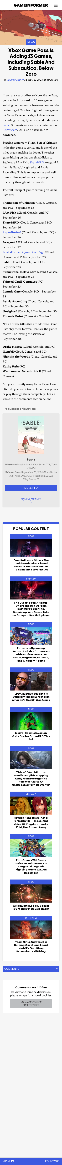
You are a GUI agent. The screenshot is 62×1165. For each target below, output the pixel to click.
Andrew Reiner (15, 80)
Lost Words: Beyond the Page (23, 252)
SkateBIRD (37, 162)
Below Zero (10, 130)
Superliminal (12, 232)
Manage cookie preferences (31, 1003)
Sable (6, 125)
